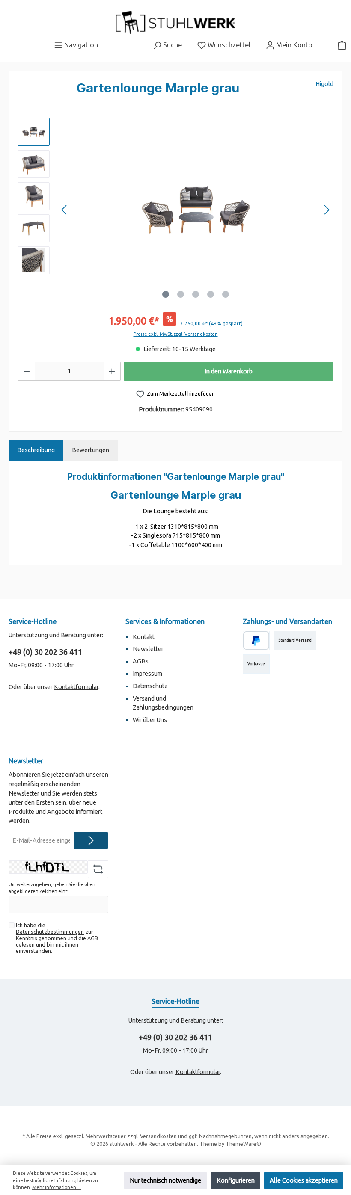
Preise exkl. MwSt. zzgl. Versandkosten (176, 334)
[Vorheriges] (64, 210)
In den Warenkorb (229, 371)
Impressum (147, 673)
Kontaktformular (76, 686)
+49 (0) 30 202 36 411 (45, 652)
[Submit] (91, 840)
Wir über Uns (150, 719)
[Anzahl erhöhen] (112, 371)
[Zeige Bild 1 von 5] (165, 294)
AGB (92, 938)
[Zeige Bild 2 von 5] (180, 294)
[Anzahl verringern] (27, 371)
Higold (324, 83)
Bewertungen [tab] (90, 450)
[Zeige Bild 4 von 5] (210, 294)
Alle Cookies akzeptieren (304, 1180)
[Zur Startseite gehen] (175, 22)
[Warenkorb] (339, 44)
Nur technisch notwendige (165, 1180)
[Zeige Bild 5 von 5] (225, 294)
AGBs (141, 661)
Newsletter (148, 648)
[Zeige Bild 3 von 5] (195, 294)
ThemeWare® (243, 1144)
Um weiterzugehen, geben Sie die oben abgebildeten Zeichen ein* (52, 888)
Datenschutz (150, 686)
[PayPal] (256, 640)
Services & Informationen (165, 621)
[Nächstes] (326, 210)
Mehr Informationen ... (56, 1187)
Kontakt (144, 636)
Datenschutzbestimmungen (50, 932)
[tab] (36, 450)
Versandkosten (158, 1136)
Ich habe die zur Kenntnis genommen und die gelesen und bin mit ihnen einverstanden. (57, 938)
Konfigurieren (236, 1180)
